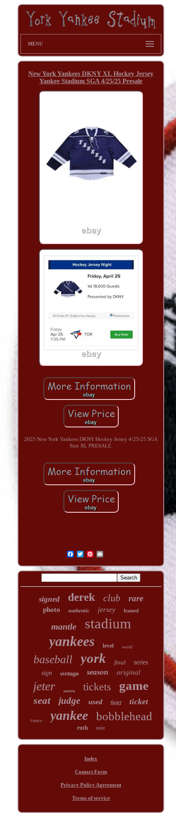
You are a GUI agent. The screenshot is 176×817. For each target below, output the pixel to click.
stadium (108, 624)
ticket (138, 701)
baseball (53, 659)
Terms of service (91, 798)
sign (46, 672)
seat (42, 700)
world (127, 646)
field (116, 702)
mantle (64, 626)
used (95, 702)
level (108, 646)
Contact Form (91, 772)
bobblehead (124, 716)
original (128, 672)
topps (36, 721)
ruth (82, 728)
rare (136, 598)
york (93, 658)
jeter (44, 686)
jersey (106, 609)
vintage (69, 674)
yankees (72, 641)
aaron (69, 690)
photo (51, 610)
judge (69, 701)
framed (131, 611)
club (111, 598)
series (141, 662)
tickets (97, 687)
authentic (79, 610)
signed (49, 599)
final (120, 662)
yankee (69, 715)
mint (100, 728)
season (97, 672)
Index (90, 758)
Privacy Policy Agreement (91, 785)
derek (81, 597)
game (134, 685)
